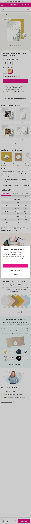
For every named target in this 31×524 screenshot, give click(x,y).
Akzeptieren (15, 266)
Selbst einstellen (15, 270)
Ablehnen (15, 274)
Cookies (22, 252)
